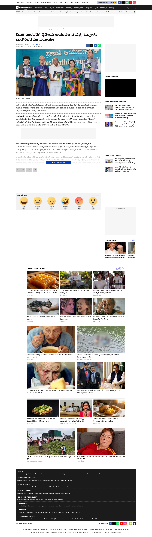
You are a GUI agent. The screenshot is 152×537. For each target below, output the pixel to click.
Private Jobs (35, 519)
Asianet (24, 523)
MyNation (84, 2)
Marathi (77, 2)
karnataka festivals (77, 506)
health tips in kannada (58, 512)
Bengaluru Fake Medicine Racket (100, 12)
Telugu (55, 2)
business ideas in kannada (63, 493)
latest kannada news (33, 474)
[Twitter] (123, 2)
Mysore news (67, 474)
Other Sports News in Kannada (58, 487)
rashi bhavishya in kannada (25, 506)
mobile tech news (41, 499)
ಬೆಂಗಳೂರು (29, 170)
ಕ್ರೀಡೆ (96, 8)
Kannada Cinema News (24, 480)
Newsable (28, 2)
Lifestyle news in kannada (25, 512)
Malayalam (20, 2)
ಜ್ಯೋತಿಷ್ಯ (69, 8)
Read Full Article (58, 162)
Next (134, 12)
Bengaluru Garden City (82, 12)
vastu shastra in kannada (62, 506)
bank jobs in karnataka (47, 519)
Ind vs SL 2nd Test (31, 12)
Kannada (36, 2)
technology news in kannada (26, 499)
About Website (27, 529)
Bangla (66, 2)
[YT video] (130, 2)
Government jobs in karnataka (64, 519)
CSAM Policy (62, 529)
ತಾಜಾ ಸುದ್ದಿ (38, 8)
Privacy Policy (54, 529)
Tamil (60, 2)
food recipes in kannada (42, 512)
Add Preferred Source (106, 2)
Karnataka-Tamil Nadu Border (121, 12)
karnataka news (46, 474)
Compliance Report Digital (114, 529)
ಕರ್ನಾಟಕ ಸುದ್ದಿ (20, 170)
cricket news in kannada (40, 487)
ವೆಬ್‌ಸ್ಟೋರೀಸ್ (79, 8)
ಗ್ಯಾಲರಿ (52, 8)
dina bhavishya (39, 506)
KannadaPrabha (46, 2)
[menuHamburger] (131, 8)
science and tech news (55, 499)
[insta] (134, 2)
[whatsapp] (127, 2)
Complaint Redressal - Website (77, 529)
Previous (131, 12)
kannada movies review (39, 480)
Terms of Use (44, 529)
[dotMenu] (118, 7)
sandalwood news (53, 480)
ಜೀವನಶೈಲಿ (103, 8)
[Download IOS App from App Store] (134, 523)
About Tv (36, 529)
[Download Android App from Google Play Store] (130, 523)
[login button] (128, 7)
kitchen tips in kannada (73, 512)
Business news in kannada (25, 493)
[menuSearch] (135, 8)
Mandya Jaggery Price (66, 12)
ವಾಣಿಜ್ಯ (111, 8)
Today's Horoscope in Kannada (48, 12)
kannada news (21, 474)
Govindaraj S (35, 44)
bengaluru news (57, 474)
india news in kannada (79, 474)
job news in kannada (23, 519)
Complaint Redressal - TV (97, 529)
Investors (126, 529)
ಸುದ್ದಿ (45, 8)
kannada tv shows (66, 480)
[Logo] (25, 7)
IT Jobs (97, 519)
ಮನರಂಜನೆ (59, 8)
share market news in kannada (44, 493)
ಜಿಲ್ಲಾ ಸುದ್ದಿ (89, 8)
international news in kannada (96, 474)
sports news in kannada (24, 487)
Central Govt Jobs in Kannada (84, 519)
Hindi (71, 2)
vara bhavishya (49, 506)
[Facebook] (119, 2)
